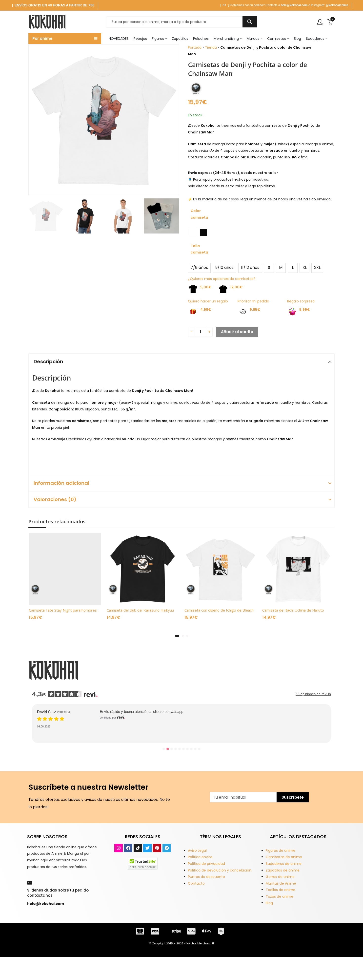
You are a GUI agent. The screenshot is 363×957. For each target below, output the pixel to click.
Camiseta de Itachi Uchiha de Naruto (293, 610)
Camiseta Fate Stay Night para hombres (63, 610)
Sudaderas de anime (284, 863)
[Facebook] (128, 848)
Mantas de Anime (281, 883)
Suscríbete (293, 797)
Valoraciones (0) (55, 499)
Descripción (48, 361)
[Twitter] (147, 848)
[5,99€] (290, 311)
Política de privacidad (206, 863)
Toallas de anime (280, 889)
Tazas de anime (279, 896)
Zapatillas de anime (283, 870)
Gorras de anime (280, 876)
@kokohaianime (337, 5)
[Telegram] (166, 848)
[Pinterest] (157, 848)
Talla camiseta (199, 249)
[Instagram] (118, 848)
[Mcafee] (143, 863)
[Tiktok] (138, 848)
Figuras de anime (280, 850)
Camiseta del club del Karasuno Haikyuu (140, 610)
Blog (269, 902)
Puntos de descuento (206, 876)
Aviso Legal (197, 850)
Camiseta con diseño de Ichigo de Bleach (219, 610)
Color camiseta (199, 214)
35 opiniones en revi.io (313, 694)
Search (249, 22)
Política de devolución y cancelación (219, 870)
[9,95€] (241, 311)
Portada (195, 47)
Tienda (211, 47)
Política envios (200, 856)
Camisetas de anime (284, 856)
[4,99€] (191, 311)
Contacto (196, 883)
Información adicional (61, 483)
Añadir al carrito (237, 331)
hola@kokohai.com (294, 5)
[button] (177, 636)
